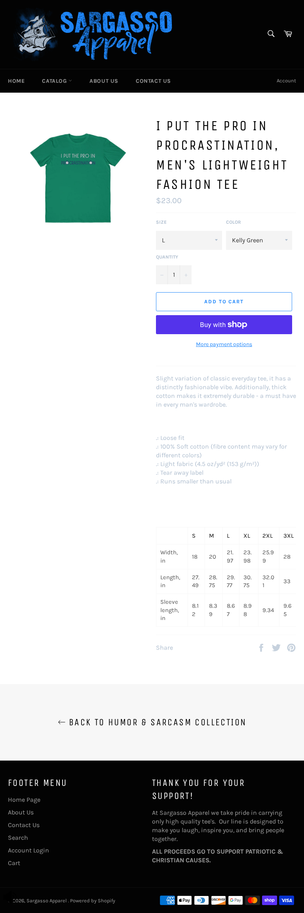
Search (18, 837)
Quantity (167, 257)
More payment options (224, 344)
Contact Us (153, 81)
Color (233, 222)
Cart (14, 863)
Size (161, 222)
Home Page (24, 799)
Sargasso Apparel (47, 900)
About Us (103, 81)
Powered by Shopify (92, 900)
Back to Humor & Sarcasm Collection (156, 722)
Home (16, 81)
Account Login (28, 850)
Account (286, 81)
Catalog (55, 81)
